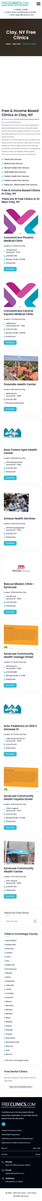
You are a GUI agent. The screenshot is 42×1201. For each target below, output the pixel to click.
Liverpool (9, 997)
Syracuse (9, 1046)
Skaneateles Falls (12, 1042)
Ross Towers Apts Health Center (20, 451)
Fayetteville (10, 981)
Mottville (9, 1022)
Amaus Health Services (19, 518)
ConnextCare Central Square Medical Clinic (18, 312)
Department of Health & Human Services (16, 1143)
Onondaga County (26, 934)
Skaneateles (10, 1038)
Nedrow (9, 1026)
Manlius (9, 1001)
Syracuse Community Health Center (18, 870)
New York (17, 44)
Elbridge (9, 973)
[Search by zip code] (35, 921)
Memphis (9, 1014)
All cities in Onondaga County (17, 1060)
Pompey (9, 1034)
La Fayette (10, 993)
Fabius (8, 977)
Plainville (9, 1030)
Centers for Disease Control (12, 1130)
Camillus (9, 953)
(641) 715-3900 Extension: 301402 (24, 12)
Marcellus (9, 1005)
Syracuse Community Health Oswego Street (18, 655)
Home (8, 44)
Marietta (9, 1010)
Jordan (8, 989)
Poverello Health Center (20, 384)
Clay (7, 961)
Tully (7, 1050)
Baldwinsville (11, 945)
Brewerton (10, 949)
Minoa (8, 1018)
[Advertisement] (21, 78)
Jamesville (10, 985)
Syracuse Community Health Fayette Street (18, 797)
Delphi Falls (10, 965)
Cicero (8, 957)
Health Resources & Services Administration (17, 1139)
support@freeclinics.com (24, 15)
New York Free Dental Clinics (21, 1087)
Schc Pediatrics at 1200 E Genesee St (20, 727)
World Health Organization (11, 1135)
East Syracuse (11, 969)
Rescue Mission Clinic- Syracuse (19, 585)
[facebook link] (3, 1124)
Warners (9, 1054)
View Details (10, 269)
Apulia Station (11, 940)
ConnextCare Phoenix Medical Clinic (18, 239)
